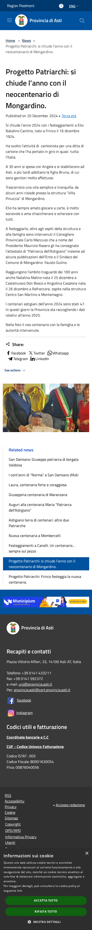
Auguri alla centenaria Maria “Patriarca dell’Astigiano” (40, 507)
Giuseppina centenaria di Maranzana (38, 494)
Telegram (20, 359)
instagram (24, 712)
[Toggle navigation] (9, 20)
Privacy (11, 807)
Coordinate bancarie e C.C (28, 737)
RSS (8, 795)
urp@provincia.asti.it (35, 684)
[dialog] (46, 889)
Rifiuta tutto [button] (46, 912)
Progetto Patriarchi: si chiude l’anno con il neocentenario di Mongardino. (42, 563)
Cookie (10, 812)
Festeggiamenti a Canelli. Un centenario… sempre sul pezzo (42, 548)
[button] (46, 922)
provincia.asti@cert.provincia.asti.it (42, 690)
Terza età (69, 116)
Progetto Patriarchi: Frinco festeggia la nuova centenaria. (45, 579)
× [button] (86, 853)
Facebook (18, 353)
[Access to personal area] (61, 6)
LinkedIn (42, 359)
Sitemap (11, 818)
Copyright (13, 824)
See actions (12, 370)
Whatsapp (61, 353)
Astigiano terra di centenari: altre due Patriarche (39, 523)
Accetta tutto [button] (46, 900)
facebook (24, 700)
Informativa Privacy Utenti (21, 839)
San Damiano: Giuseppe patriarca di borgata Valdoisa (44, 462)
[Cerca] (82, 21)
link (19, 891)
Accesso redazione (70, 805)
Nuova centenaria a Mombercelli (35, 535)
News (26, 40)
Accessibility (15, 801)
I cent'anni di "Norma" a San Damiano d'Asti (44, 475)
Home (10, 40)
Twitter (39, 353)
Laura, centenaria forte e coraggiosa (38, 485)
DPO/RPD (13, 830)
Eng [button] (72, 6)
